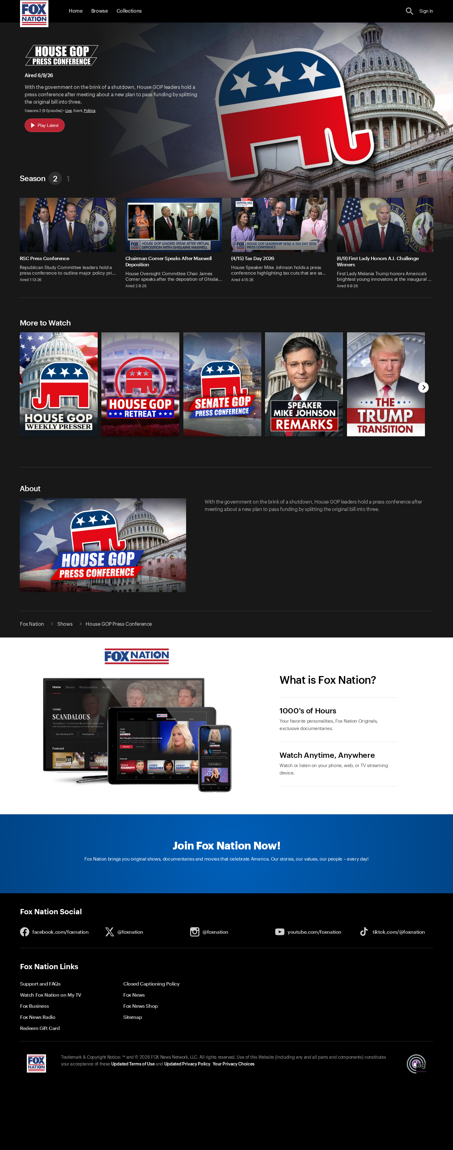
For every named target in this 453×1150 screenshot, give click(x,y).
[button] (410, 11)
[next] (423, 388)
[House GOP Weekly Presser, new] (59, 434)
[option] (56, 381)
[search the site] (410, 11)
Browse (99, 11)
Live (68, 111)
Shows (64, 624)
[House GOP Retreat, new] (140, 434)
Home (76, 11)
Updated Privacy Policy (187, 1064)
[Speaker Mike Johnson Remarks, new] (304, 434)
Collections (129, 11)
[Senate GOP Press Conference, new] (222, 434)
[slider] (219, 381)
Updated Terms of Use (132, 1064)
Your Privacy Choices (234, 1064)
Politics (89, 111)
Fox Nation (32, 624)
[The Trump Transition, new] (386, 434)
